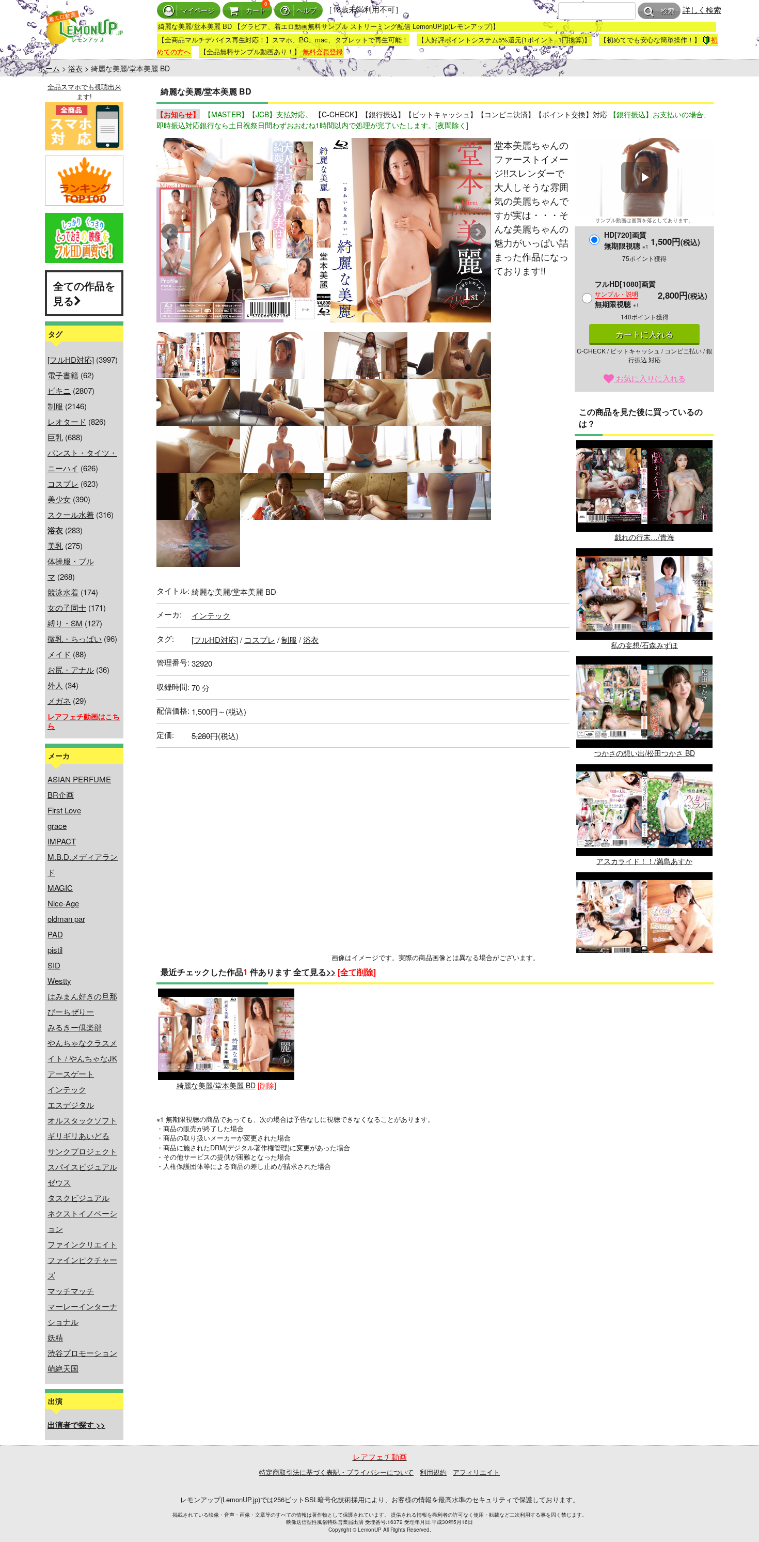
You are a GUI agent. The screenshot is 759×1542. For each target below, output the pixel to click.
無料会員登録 (323, 51)
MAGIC (60, 887)
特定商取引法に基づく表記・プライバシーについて (336, 1472)
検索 (667, 11)
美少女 (59, 499)
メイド (59, 654)
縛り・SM (65, 623)
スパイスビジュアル (82, 1166)
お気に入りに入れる (650, 378)
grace (57, 825)
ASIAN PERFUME (79, 779)
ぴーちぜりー (71, 1011)
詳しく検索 (702, 9)
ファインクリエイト (82, 1244)
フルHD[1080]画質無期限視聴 (625, 294)
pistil (55, 949)
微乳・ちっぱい (75, 638)
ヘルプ (306, 10)
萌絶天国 (63, 1368)
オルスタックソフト (82, 1120)
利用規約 (433, 1472)
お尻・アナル (71, 669)
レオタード (67, 421)
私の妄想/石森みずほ (644, 645)
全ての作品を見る (84, 293)
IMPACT (62, 841)
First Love (64, 810)
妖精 (55, 1337)
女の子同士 (67, 607)
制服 (55, 405)
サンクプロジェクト (82, 1151)
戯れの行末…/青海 (644, 537)
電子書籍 (63, 374)
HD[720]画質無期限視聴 (626, 240)
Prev (170, 232)
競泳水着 (63, 592)
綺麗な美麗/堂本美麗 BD (216, 1085)
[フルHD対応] (71, 359)
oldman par (66, 918)
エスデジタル (71, 1104)
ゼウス (59, 1182)
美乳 (55, 545)
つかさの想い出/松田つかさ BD (644, 753)
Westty (59, 980)
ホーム (49, 68)
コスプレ (63, 483)
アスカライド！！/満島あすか (644, 861)
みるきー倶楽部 (75, 1027)
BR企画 (61, 794)
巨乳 (55, 436)
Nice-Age (63, 903)
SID (54, 965)
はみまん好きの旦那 (82, 996)
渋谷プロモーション (82, 1352)
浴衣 (75, 68)
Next (477, 232)
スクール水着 (71, 514)
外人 (55, 685)
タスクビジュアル (78, 1197)
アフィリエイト (476, 1472)
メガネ (59, 700)
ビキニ (59, 390)
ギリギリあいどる (78, 1135)
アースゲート (71, 1073)
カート (256, 10)
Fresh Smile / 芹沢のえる (644, 969)
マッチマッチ (71, 1290)
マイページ (197, 10)
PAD (55, 934)
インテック (67, 1089)
